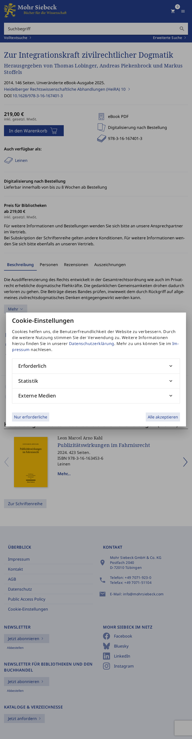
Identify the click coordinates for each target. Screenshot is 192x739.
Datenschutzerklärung (91, 343)
